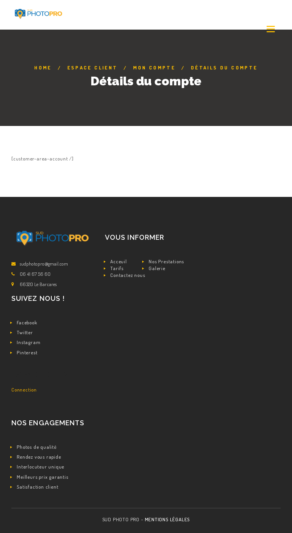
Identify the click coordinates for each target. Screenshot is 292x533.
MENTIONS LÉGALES (167, 519)
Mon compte (154, 67)
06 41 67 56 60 (35, 274)
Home (43, 67)
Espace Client (92, 67)
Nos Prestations (166, 261)
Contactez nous (127, 275)
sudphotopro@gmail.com (44, 264)
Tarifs (117, 268)
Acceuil (118, 261)
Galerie (157, 268)
